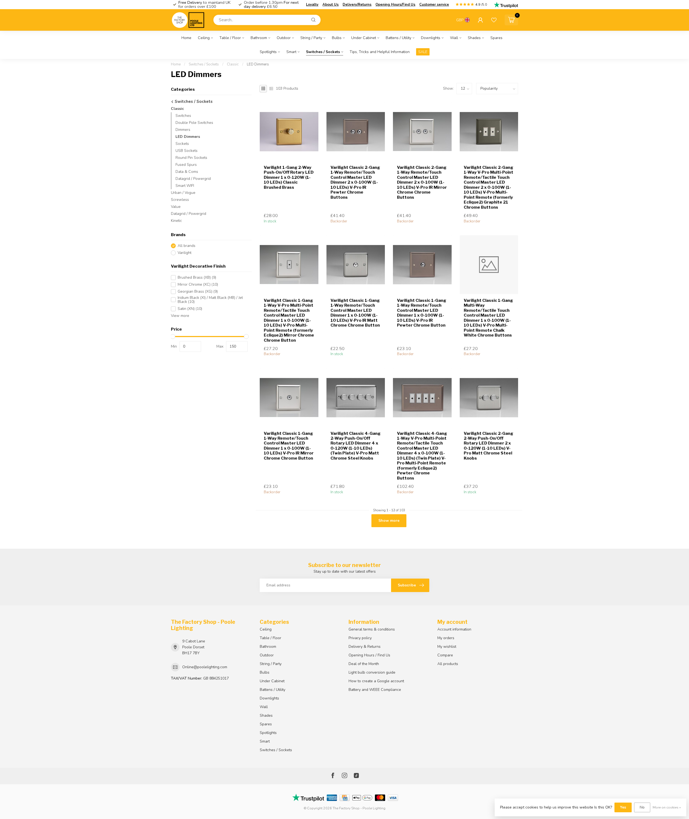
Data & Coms (186, 171)
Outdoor (284, 37)
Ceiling (204, 37)
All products (447, 663)
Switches (183, 115)
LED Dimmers (258, 64)
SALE (422, 51)
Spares (496, 37)
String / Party (311, 37)
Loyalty (312, 4)
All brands (186, 246)
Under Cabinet (363, 37)
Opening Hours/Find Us (395, 4)
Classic (233, 64)
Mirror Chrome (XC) (198, 284)
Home (186, 37)
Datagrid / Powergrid (193, 178)
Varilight (184, 253)
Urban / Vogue (183, 192)
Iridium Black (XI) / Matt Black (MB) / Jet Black (210, 300)
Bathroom (259, 37)
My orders (445, 637)
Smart (291, 51)
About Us (330, 4)
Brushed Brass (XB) (197, 277)
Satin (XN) (190, 309)
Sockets (182, 143)
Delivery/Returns (357, 4)
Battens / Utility (398, 37)
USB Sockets (186, 150)
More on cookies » (667, 807)
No (642, 807)
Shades (474, 37)
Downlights (430, 37)
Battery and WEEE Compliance (375, 689)
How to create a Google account (376, 681)
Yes (623, 807)
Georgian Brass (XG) (198, 291)
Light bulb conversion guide (372, 672)
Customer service (434, 4)
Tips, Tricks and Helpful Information (380, 51)
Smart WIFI (184, 185)
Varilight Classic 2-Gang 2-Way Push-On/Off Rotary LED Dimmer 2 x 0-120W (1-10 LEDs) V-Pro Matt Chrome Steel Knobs (488, 446)
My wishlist (446, 646)
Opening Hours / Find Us (369, 655)
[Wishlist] (494, 20)
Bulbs (337, 37)
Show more (388, 520)
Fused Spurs (186, 164)
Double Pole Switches (194, 122)
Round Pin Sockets (191, 157)
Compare (445, 655)
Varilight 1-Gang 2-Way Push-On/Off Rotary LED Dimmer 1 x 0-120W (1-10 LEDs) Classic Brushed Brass (289, 177)
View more (180, 315)
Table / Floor (230, 37)
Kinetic (176, 220)
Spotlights (268, 51)
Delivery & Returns (365, 646)
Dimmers (182, 129)
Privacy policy (360, 637)
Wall (454, 37)
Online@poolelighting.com (204, 667)
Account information (454, 629)
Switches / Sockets (323, 51)
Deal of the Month (364, 663)
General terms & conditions (372, 629)
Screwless (180, 199)
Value (176, 206)
